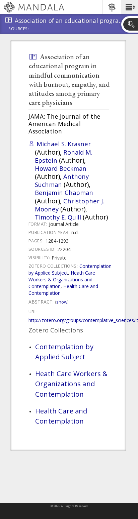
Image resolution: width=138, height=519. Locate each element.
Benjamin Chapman (64, 192)
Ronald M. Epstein (63, 156)
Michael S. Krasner (64, 143)
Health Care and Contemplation (63, 289)
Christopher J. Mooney (69, 205)
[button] (129, 7)
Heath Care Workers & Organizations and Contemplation (61, 279)
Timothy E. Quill (58, 217)
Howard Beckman (60, 168)
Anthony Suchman (62, 180)
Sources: (18, 29)
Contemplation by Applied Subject (64, 351)
